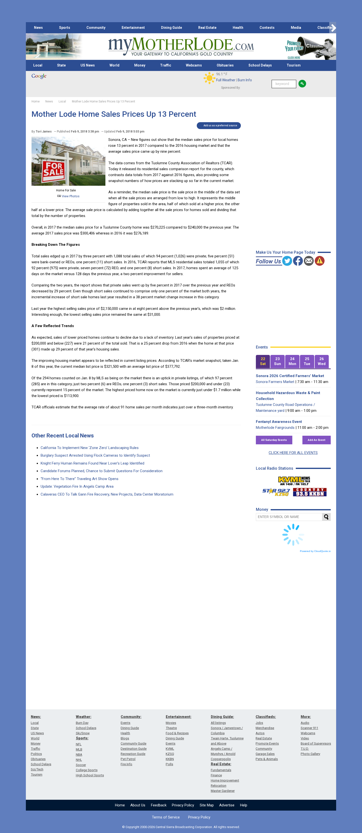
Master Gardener (223, 791)
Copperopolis (221, 759)
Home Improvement (225, 780)
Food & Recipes (177, 733)
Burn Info (245, 80)
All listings (218, 723)
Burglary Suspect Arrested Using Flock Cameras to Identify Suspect (95, 455)
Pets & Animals (267, 759)
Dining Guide (171, 28)
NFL (79, 744)
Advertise (226, 805)
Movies (171, 723)
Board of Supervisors (316, 743)
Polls (169, 764)
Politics (36, 754)
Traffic (165, 65)
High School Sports (90, 775)
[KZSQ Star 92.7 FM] (274, 491)
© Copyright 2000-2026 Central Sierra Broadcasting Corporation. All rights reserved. (181, 827)
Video (305, 738)
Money (139, 65)
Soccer (81, 765)
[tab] (263, 361)
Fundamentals (221, 770)
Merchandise (265, 728)
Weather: (83, 717)
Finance (216, 775)
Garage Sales (265, 754)
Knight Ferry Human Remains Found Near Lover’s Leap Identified (92, 463)
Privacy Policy (183, 805)
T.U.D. (305, 748)
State (61, 65)
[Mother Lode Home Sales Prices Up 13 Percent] (68, 184)
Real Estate (207, 28)
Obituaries (225, 65)
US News (88, 65)
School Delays (260, 65)
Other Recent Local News (63, 436)
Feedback (158, 805)
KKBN (170, 759)
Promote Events (267, 743)
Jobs (259, 723)
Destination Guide (134, 748)
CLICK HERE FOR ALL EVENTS (293, 452)
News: (36, 717)
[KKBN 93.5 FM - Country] (309, 491)
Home (120, 805)
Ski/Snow (83, 733)
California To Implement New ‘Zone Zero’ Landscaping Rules (90, 448)
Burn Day (82, 723)
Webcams (194, 65)
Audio (305, 723)
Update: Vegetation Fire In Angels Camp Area (77, 486)
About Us (137, 805)
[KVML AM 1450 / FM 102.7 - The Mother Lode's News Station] (294, 480)
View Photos (70, 196)
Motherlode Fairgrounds (275, 427)
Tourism (294, 65)
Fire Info (126, 764)
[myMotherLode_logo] (181, 46)
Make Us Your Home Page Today (285, 252)
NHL (79, 760)
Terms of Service (166, 817)
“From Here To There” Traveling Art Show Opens (79, 479)
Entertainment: (178, 717)
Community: (131, 717)
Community (95, 28)
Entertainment (133, 28)
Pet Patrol (128, 759)
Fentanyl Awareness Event (279, 421)
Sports (64, 28)
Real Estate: (221, 764)
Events (125, 723)
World (114, 65)
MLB (79, 749)
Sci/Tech (37, 769)
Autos (260, 733)
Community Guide (133, 743)
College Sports (87, 770)
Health (238, 28)
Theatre (171, 728)
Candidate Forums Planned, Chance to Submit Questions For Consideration (102, 471)
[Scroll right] (332, 27)
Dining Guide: (222, 717)
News (38, 28)
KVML (170, 748)
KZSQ (170, 754)
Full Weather (225, 80)
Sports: (82, 738)
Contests (267, 28)
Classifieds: (266, 717)
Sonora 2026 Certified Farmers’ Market (290, 376)
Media (296, 28)
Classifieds (326, 28)
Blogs (125, 738)
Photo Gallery (310, 754)
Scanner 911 (309, 728)
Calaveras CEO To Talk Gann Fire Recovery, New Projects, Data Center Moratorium (107, 494)
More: (306, 717)
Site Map (207, 805)
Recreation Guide (133, 754)
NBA (79, 754)
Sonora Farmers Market (275, 382)
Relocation (218, 785)
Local (37, 65)
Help (243, 805)
